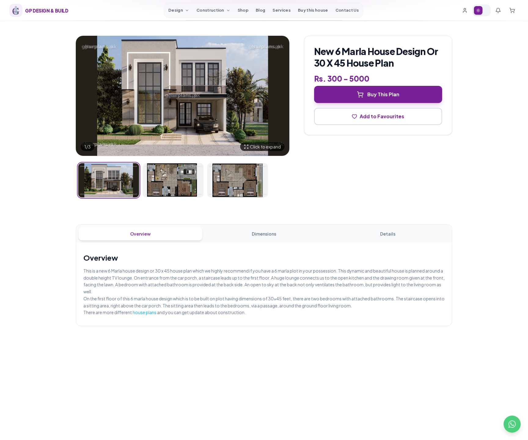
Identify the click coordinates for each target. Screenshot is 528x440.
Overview (140, 234)
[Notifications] (498, 10)
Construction (210, 10)
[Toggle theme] (481, 10)
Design (175, 10)
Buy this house (313, 10)
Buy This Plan (383, 94)
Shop (243, 10)
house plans (144, 312)
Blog (260, 10)
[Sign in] (465, 10)
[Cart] (512, 10)
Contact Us (347, 10)
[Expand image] (182, 96)
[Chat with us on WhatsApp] (512, 424)
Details (387, 234)
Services (282, 10)
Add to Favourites (382, 116)
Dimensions (264, 234)
